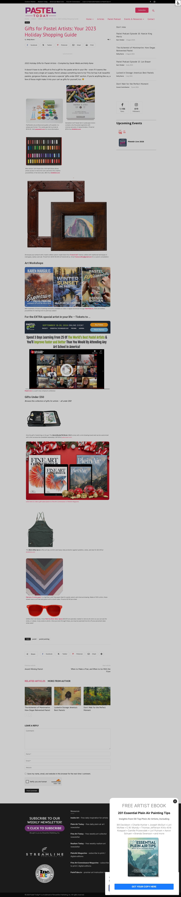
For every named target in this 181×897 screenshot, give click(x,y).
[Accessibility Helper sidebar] (178, 3)
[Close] (175, 801)
